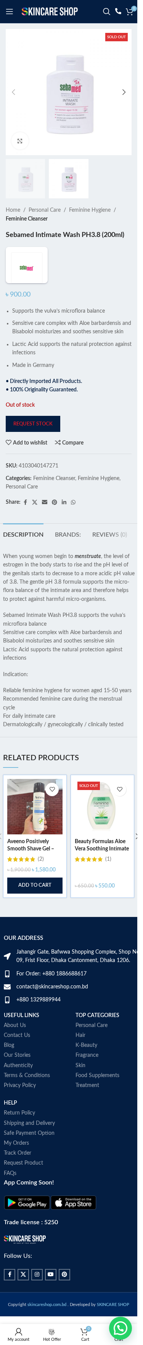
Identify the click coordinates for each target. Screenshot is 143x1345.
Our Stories (17, 1055)
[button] (13, 92)
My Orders (16, 1143)
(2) (41, 859)
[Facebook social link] (25, 502)
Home (13, 210)
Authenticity (18, 1065)
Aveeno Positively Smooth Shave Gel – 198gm (30, 849)
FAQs (10, 1173)
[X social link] (35, 502)
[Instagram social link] (37, 1274)
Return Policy (19, 1113)
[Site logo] (49, 11)
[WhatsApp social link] (73, 502)
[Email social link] (45, 502)
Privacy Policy (20, 1085)
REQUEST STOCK (33, 424)
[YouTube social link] (50, 1274)
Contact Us (17, 1035)
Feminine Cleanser (27, 219)
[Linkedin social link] (64, 502)
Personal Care (45, 210)
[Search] (106, 11)
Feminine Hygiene (90, 210)
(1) (108, 859)
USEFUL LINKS (21, 1015)
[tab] (23, 534)
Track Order (17, 1153)
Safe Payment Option (29, 1133)
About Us (15, 1025)
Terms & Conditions (27, 1075)
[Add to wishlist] (52, 789)
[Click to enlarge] (20, 140)
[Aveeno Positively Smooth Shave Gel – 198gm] (35, 806)
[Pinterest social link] (54, 502)
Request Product (23, 1163)
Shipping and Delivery (29, 1123)
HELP (10, 1103)
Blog (9, 1045)
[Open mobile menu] (9, 11)
